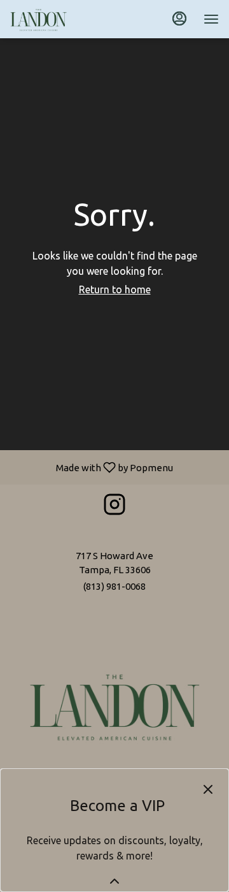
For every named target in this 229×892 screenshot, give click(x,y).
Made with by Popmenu (91, 466)
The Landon (114, 705)
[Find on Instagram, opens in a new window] (114, 507)
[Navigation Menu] (211, 19)
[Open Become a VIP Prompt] (114, 881)
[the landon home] (67, 19)
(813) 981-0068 (114, 586)
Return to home (115, 289)
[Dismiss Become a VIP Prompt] (208, 789)
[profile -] (179, 18)
